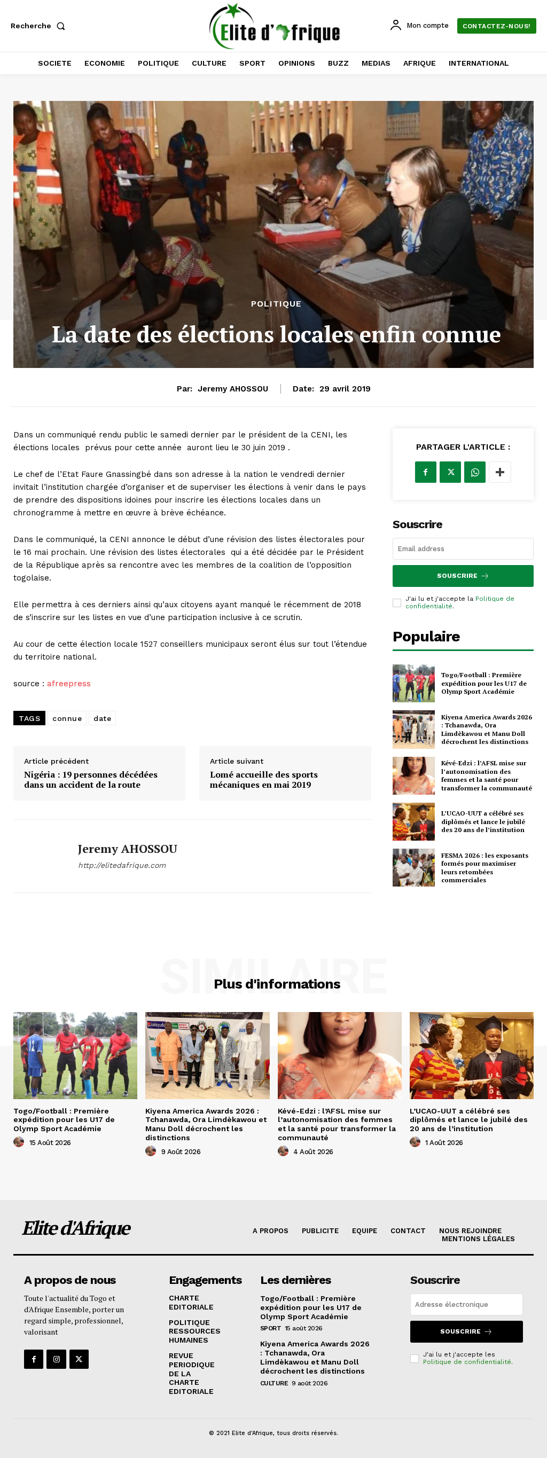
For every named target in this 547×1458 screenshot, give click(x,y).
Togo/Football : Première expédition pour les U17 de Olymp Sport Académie (484, 683)
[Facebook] (425, 472)
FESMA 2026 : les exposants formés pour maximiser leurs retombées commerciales (484, 867)
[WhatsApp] (475, 472)
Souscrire (457, 575)
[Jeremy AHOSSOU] (39, 856)
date (102, 718)
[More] (500, 472)
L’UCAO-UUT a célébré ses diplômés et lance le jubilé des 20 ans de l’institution (483, 821)
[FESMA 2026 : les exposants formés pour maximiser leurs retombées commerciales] (414, 868)
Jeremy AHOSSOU (233, 389)
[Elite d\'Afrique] (275, 26)
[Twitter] (450, 472)
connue (67, 718)
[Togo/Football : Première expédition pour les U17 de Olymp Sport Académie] (414, 683)
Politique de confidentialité (467, 1362)
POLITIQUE (276, 304)
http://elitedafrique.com (122, 865)
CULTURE (274, 1383)
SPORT (271, 1328)
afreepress (69, 683)
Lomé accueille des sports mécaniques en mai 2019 (264, 780)
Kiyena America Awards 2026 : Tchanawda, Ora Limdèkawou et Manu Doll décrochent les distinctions (486, 729)
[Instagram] (56, 1359)
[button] (40, 25)
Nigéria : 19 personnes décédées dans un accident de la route (91, 780)
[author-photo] (20, 1142)
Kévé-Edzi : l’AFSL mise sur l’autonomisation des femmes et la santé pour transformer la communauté (486, 775)
